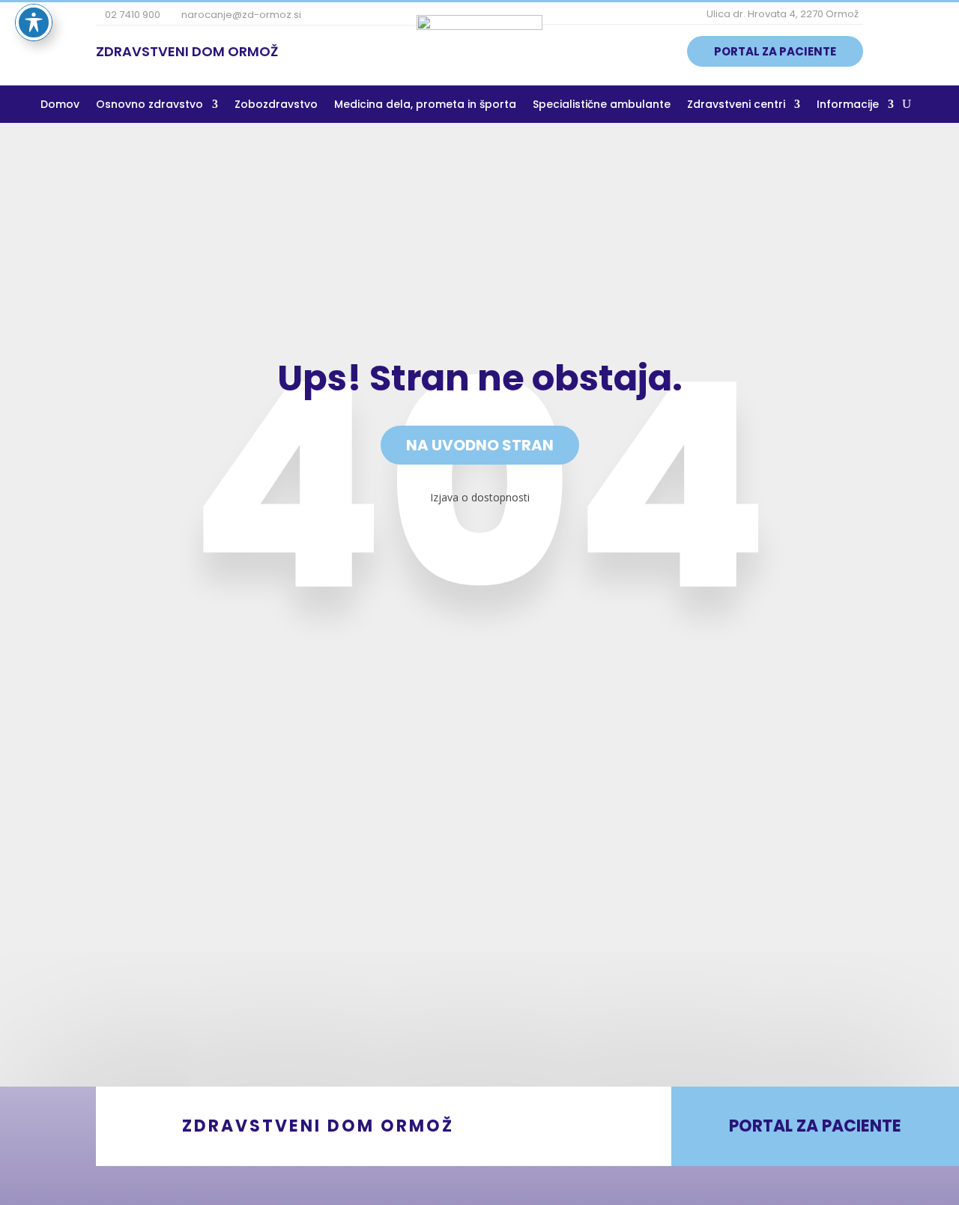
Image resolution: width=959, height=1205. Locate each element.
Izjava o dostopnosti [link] (480, 497)
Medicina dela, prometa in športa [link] (425, 105)
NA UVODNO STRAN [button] (480, 445)
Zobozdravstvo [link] (276, 105)
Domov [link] (59, 105)
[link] (479, 25)
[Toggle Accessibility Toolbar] (34, 22)
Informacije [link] (848, 105)
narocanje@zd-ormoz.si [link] (240, 14)
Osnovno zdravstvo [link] (149, 105)
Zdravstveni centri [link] (736, 105)
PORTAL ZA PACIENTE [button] (775, 51)
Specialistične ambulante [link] (602, 105)
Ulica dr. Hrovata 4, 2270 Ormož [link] (781, 14)
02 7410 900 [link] (131, 14)
